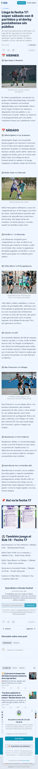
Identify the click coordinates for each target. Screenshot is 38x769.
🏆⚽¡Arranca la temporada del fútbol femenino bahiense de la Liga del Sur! (14, 675)
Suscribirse (21, 3)
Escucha (33, 45)
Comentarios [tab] (7, 643)
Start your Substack (13, 763)
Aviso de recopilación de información (22, 612)
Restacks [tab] (16, 643)
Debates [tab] (22, 668)
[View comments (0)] (8, 50)
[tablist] (11, 643)
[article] (19, 680)
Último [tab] (15, 668)
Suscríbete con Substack (20, 746)
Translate (6, 8)
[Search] (34, 668)
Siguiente (30, 629)
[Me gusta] (4, 50)
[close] (32, 710)
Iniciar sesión (31, 3)
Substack (10, 767)
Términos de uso (26, 751)
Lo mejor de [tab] (7, 668)
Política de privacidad (25, 755)
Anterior (8, 629)
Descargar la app (27, 763)
